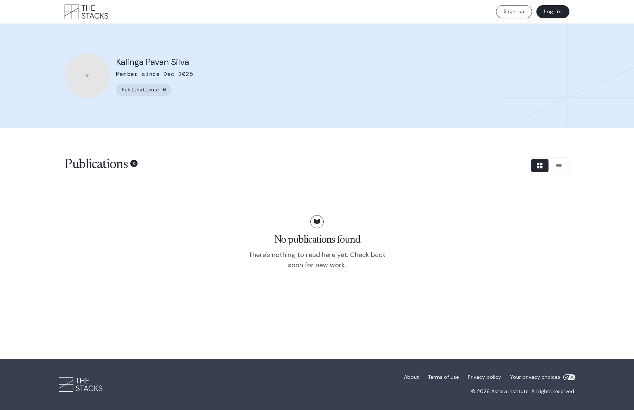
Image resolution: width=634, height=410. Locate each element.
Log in (553, 11)
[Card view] (540, 165)
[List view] (559, 165)
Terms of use (443, 377)
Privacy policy (484, 377)
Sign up (514, 11)
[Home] (87, 12)
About (411, 377)
